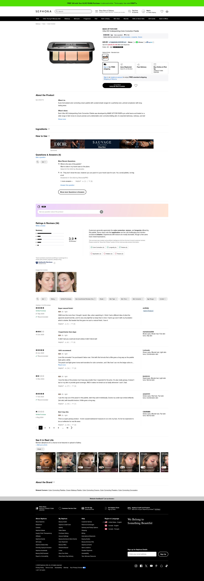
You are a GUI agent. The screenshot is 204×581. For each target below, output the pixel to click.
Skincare (77, 19)
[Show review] (46, 282)
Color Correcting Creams (91, 490)
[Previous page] (36, 428)
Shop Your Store (63, 553)
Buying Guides (86, 539)
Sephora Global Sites (42, 545)
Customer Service (87, 522)
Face (43, 24)
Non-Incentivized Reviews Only (84, 299)
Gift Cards (151, 19)
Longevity (134, 37)
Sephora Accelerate (41, 550)
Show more (62, 119)
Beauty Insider (63, 522)
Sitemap (66, 567)
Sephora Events (40, 539)
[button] (133, 42)
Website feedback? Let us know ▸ (102, 498)
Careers (38, 527)
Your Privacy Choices (76, 567)
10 (67, 428)
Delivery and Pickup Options (90, 527)
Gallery (61, 527)
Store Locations (86, 547)
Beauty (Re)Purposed (42, 553)
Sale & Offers (163, 19)
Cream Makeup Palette (74, 490)
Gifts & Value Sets (138, 19)
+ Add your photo (41, 445)
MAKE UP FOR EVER (110, 29)
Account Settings (63, 536)
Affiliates (38, 536)
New (37, 19)
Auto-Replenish (63, 542)
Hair (96, 19)
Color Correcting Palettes (56, 490)
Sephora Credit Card (65, 524)
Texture (140, 37)
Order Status (62, 530)
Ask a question (118, 35)
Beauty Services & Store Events (68, 539)
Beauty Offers (62, 545)
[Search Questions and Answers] (38, 162)
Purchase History (64, 533)
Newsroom (39, 524)
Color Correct (51, 24)
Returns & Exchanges (88, 524)
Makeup (67, 19)
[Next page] (72, 428)
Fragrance (87, 19)
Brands (126, 19)
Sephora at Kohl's (87, 545)
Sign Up (163, 554)
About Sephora (40, 522)
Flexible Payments (87, 550)
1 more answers (65, 181)
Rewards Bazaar (63, 547)
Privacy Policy (40, 567)
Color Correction (125, 37)
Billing (83, 533)
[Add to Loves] (136, 85)
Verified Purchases (66, 299)
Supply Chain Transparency (44, 533)
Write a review (40, 226)
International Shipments (88, 536)
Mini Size (117, 19)
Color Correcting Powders (109, 490)
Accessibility (85, 553)
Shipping (84, 530)
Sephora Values (40, 530)
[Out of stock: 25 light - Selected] (105, 57)
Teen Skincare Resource (89, 556)
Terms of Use (49, 567)
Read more (62, 365)
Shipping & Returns (110, 79)
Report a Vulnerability (42, 556)
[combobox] (73, 11)
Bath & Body (105, 19)
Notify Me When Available (117, 85)
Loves (60, 550)
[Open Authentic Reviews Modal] (54, 263)
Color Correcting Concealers (127, 490)
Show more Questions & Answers (72, 192)
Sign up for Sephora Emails (137, 550)
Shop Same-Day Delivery (66, 556)
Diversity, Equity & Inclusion (44, 547)
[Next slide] (164, 462)
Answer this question (67, 185)
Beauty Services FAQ (88, 542)
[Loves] (161, 11)
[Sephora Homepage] (43, 11)
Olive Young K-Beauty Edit (51, 19)
